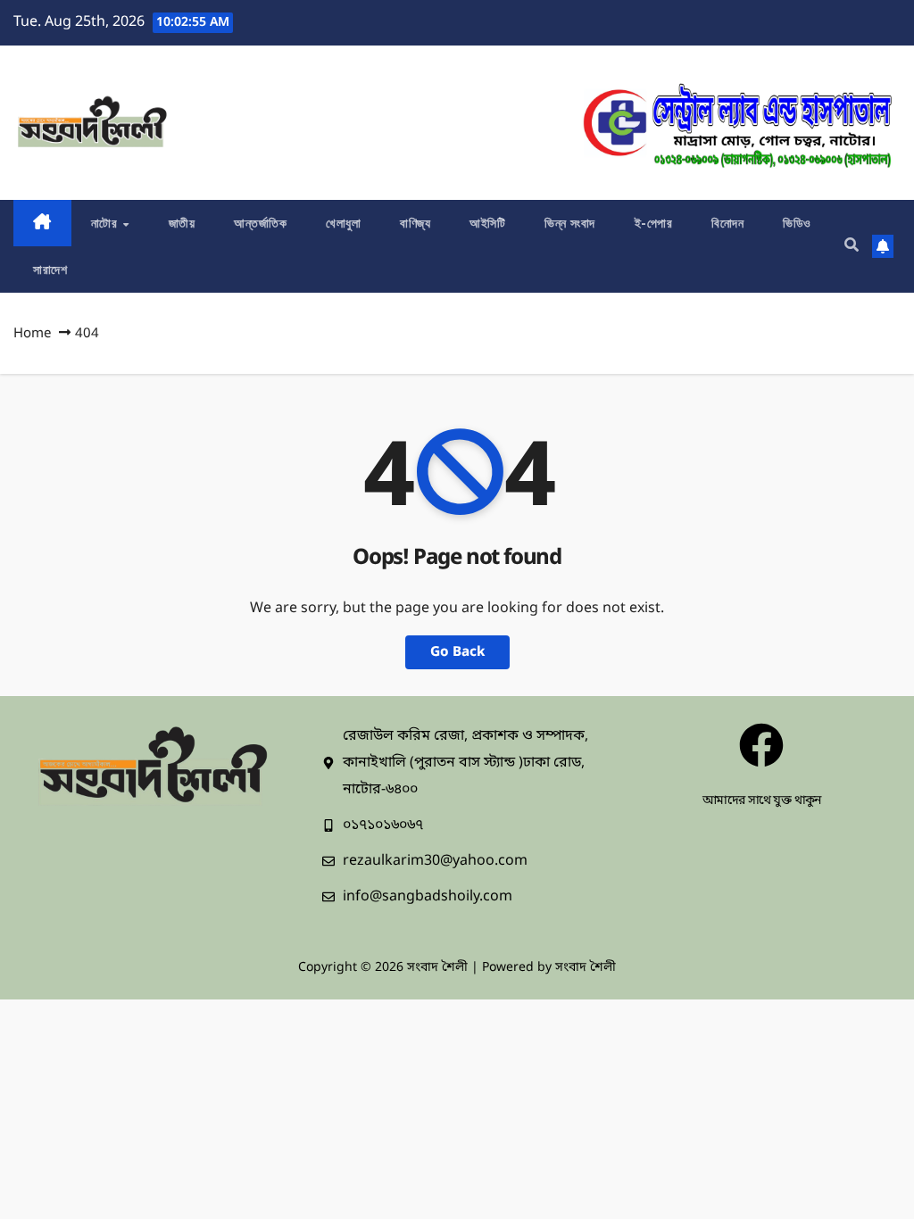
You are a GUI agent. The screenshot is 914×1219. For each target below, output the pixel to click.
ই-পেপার (654, 223)
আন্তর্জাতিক (260, 223)
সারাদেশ (50, 269)
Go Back (457, 652)
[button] (851, 246)
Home (32, 334)
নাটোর (106, 223)
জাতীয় (182, 223)
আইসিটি (487, 223)
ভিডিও (797, 223)
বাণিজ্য (415, 223)
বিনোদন (727, 223)
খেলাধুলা (343, 223)
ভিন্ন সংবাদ (569, 223)
